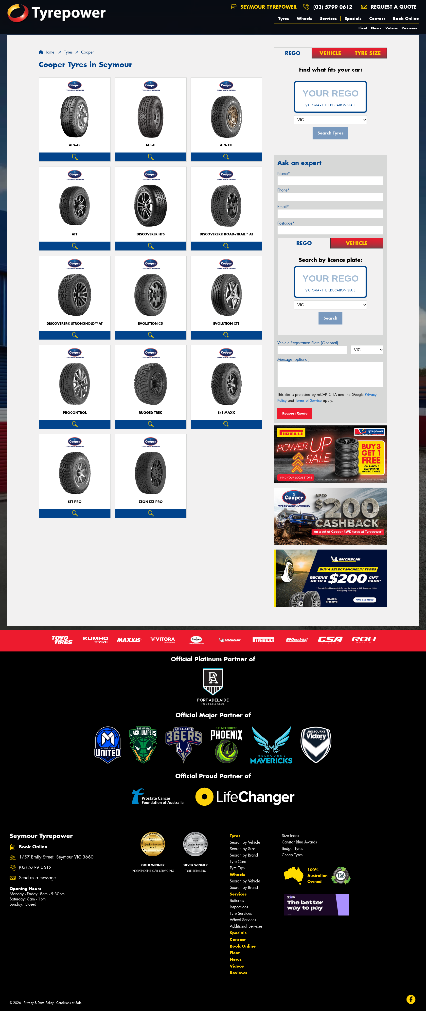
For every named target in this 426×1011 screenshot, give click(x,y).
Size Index (290, 835)
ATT (74, 234)
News (376, 28)
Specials (353, 18)
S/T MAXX (226, 413)
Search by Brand (244, 855)
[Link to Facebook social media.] (411, 999)
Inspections (239, 907)
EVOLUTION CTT (226, 324)
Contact (377, 18)
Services (328, 18)
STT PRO (75, 502)
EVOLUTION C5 (150, 324)
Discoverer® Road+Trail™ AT (226, 234)
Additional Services (246, 926)
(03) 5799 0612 (332, 7)
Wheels (304, 18)
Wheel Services (243, 919)
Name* (283, 173)
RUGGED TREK (150, 413)
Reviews (409, 28)
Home (48, 52)
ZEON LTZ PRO (151, 502)
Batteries (237, 900)
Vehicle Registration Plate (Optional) (307, 342)
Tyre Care (238, 861)
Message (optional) (293, 359)
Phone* (283, 190)
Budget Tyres (292, 848)
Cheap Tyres (292, 855)
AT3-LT (150, 145)
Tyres (283, 18)
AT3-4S (74, 145)
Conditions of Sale (69, 1003)
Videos (391, 28)
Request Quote (294, 413)
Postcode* (286, 223)
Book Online (406, 18)
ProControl (75, 413)
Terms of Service (308, 400)
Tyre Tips (237, 868)
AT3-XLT (226, 145)
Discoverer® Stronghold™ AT (75, 324)
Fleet (362, 28)
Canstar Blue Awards (299, 842)
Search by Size (242, 848)
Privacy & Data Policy (38, 1003)
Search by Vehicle (245, 842)
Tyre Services (241, 913)
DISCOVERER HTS (151, 234)
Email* (283, 206)
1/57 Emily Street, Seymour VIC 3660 (56, 857)
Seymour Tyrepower (268, 7)
